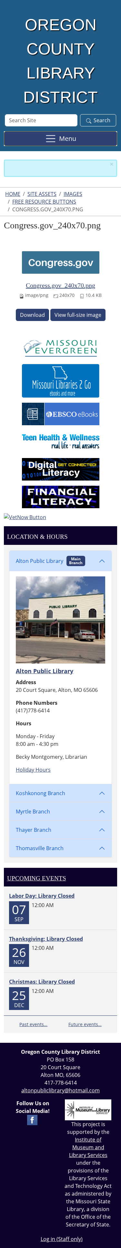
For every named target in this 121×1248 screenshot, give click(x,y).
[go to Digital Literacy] (60, 468)
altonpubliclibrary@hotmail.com (60, 1090)
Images (73, 193)
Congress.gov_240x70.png (60, 285)
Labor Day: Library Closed (42, 895)
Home (12, 193)
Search (102, 120)
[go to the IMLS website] (88, 1109)
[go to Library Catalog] (60, 347)
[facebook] (32, 1119)
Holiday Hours (33, 769)
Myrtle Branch (33, 811)
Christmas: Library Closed (42, 981)
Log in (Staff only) (62, 1239)
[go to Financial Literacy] (60, 496)
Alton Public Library (49, 560)
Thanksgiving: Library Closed (46, 938)
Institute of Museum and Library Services (88, 1147)
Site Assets (41, 193)
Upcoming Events (36, 878)
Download (32, 314)
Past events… (33, 1024)
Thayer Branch (33, 829)
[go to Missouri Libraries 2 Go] (60, 380)
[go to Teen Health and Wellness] (60, 441)
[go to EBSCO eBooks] (60, 413)
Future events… (85, 1024)
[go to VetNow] (60, 517)
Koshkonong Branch (40, 793)
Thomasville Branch (40, 848)
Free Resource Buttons (44, 201)
